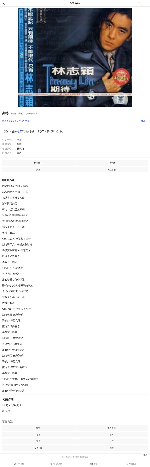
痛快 (38, 427)
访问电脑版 (57, 464)
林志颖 (18, 131)
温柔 (38, 441)
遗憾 (112, 434)
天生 (38, 169)
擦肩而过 (112, 427)
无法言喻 (112, 169)
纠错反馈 (132, 464)
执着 (112, 441)
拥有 (112, 448)
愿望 (38, 434)
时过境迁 (38, 163)
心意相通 (112, 163)
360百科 (75, 3)
